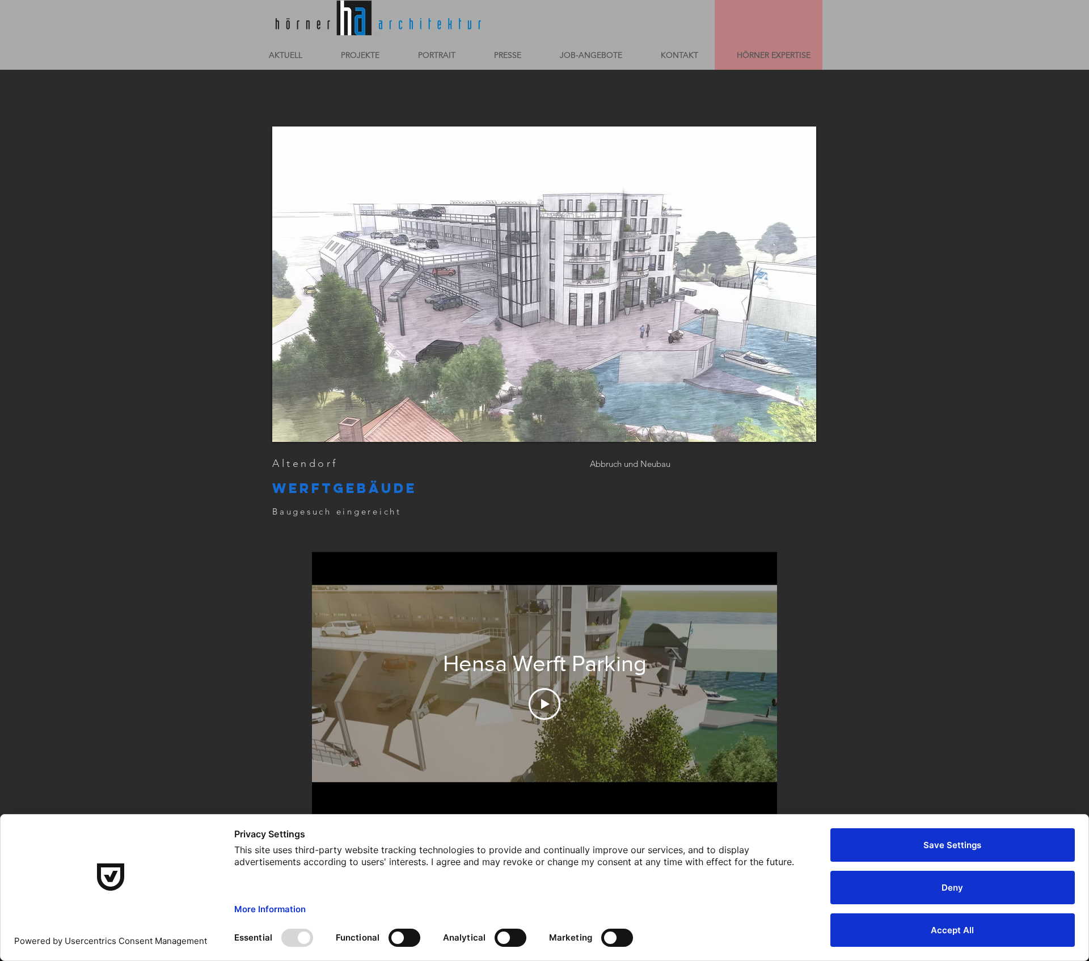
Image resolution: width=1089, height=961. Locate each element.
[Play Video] (544, 704)
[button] (544, 284)
